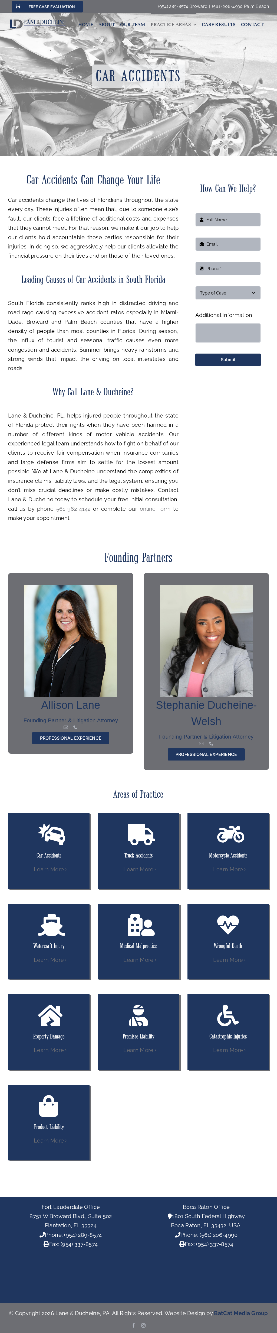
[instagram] (143, 1325)
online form (155, 509)
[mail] (66, 727)
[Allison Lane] (70, 588)
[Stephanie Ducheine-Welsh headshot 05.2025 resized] (206, 588)
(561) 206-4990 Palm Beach (240, 6)
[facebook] (133, 1325)
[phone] (75, 727)
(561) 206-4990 (219, 1235)
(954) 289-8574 (83, 1235)
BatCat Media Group (241, 1313)
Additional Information (223, 315)
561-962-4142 (73, 509)
